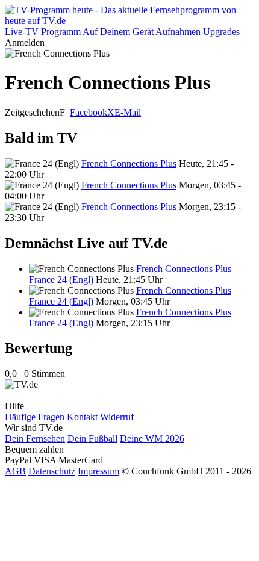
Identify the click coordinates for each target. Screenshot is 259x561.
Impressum (98, 471)
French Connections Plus (128, 163)
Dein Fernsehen (35, 438)
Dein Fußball (92, 438)
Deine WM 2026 (152, 438)
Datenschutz (51, 471)
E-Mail (127, 112)
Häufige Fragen (34, 417)
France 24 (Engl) (61, 279)
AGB (15, 471)
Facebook (88, 112)
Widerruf (117, 417)
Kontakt (82, 417)
